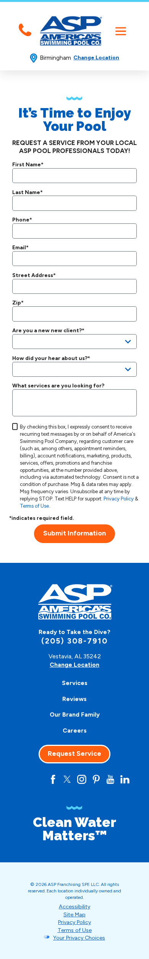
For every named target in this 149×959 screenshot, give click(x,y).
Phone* (22, 220)
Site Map (74, 914)
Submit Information (74, 533)
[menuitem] (75, 683)
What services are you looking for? (58, 386)
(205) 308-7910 (74, 641)
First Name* (28, 165)
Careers (75, 730)
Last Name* (27, 193)
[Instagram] (81, 779)
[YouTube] (110, 779)
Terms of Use (34, 506)
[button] (121, 31)
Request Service (74, 753)
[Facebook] (53, 779)
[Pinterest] (96, 779)
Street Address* (34, 275)
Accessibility (74, 906)
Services (74, 683)
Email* (20, 248)
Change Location (96, 57)
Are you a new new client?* (48, 331)
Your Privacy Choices (79, 938)
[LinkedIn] (125, 779)
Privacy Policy (119, 499)
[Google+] (38, 779)
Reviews (74, 699)
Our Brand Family (75, 714)
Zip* (18, 303)
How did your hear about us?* (51, 358)
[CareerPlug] (24, 779)
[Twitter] (67, 779)
